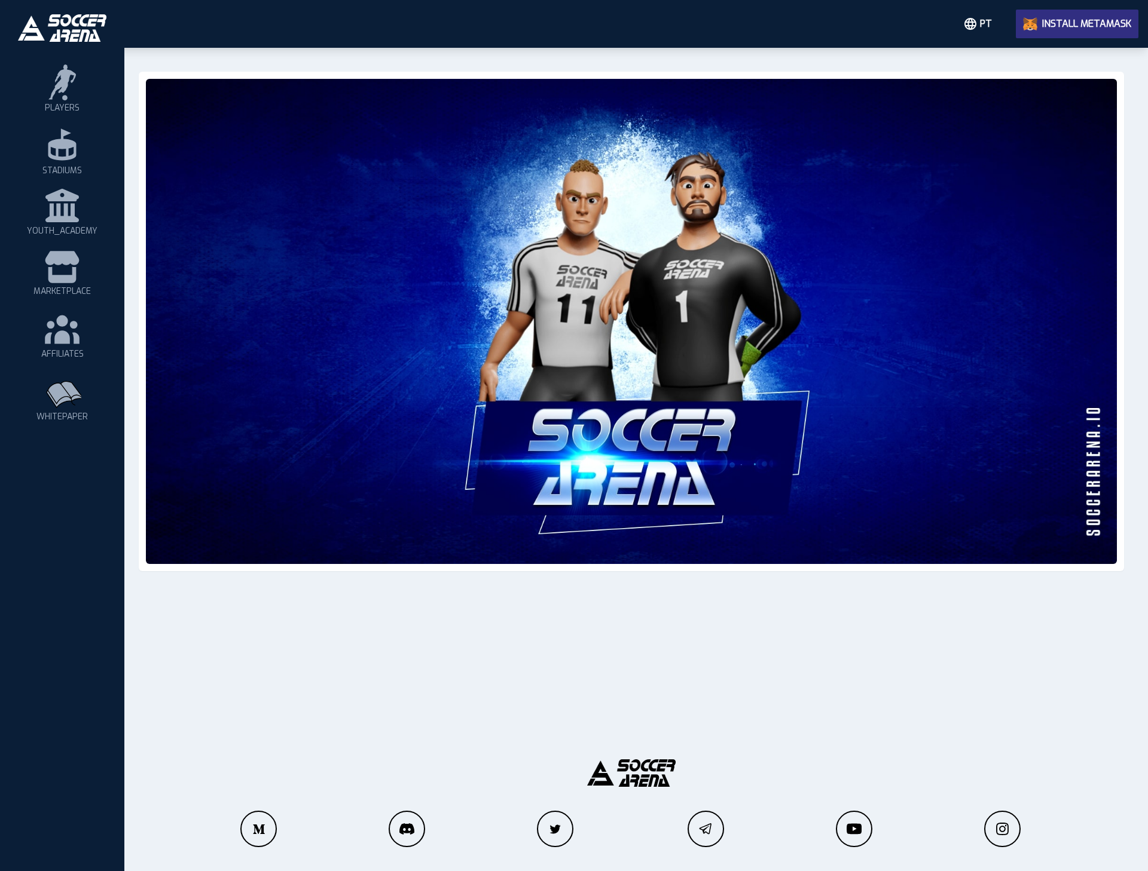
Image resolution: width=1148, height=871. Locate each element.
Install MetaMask (1086, 23)
